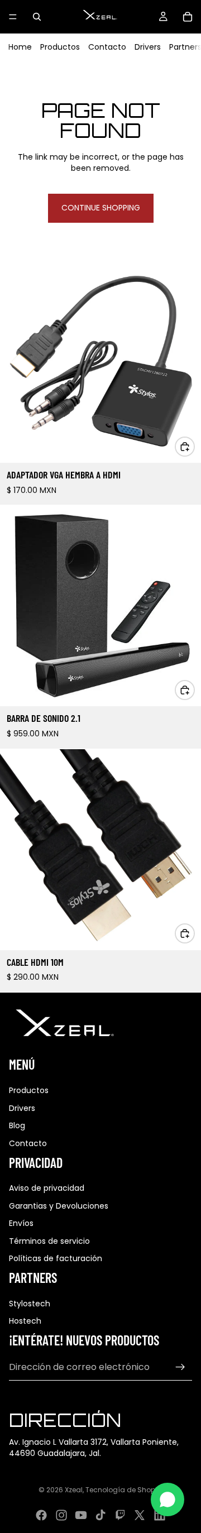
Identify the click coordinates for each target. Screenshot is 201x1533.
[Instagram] (61, 1515)
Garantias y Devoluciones (58, 1205)
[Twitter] (139, 1515)
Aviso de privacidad (46, 1188)
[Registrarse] (180, 1367)
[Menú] (13, 17)
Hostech (25, 1320)
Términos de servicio (49, 1241)
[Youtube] (81, 1515)
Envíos (21, 1223)
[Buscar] (37, 16)
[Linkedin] (159, 1515)
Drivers (148, 46)
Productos (60, 46)
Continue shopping (100, 207)
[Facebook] (41, 1515)
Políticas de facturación (55, 1258)
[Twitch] (120, 1515)
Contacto (107, 46)
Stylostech (29, 1303)
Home (20, 46)
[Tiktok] (100, 1515)
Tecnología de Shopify (124, 1489)
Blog (17, 1125)
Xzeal (74, 1489)
